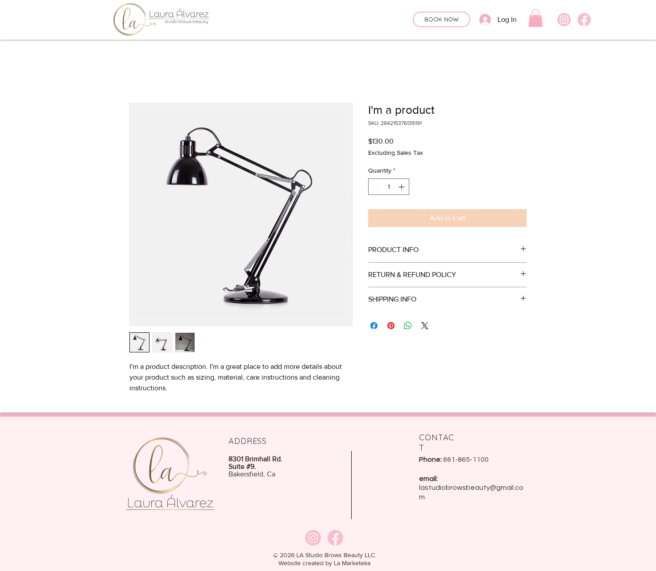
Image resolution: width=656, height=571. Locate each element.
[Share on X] (424, 325)
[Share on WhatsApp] (408, 325)
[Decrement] (375, 186)
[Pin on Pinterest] (391, 325)
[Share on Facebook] (374, 325)
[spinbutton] (389, 186)
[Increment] (402, 186)
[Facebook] (584, 19)
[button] (535, 18)
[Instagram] (564, 19)
